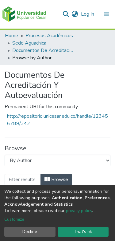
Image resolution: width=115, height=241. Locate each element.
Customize (14, 219)
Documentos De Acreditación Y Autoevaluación (43, 50)
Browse (59, 179)
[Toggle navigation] (106, 14)
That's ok (83, 232)
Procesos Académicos (49, 35)
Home (11, 35)
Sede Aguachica (29, 43)
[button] (75, 14)
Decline (29, 232)
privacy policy (79, 211)
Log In (88, 14)
